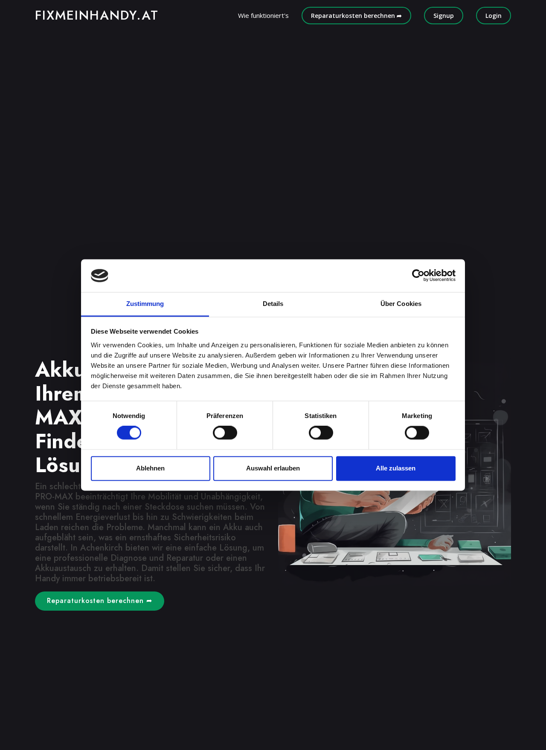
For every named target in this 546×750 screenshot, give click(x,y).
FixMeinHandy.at (97, 15)
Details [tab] (273, 303)
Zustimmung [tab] (145, 303)
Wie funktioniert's (263, 15)
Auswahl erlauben (273, 468)
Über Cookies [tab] (400, 303)
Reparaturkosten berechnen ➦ (356, 16)
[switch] (225, 433)
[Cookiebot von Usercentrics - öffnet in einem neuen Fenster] (418, 275)
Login (493, 16)
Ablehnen (150, 468)
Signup (443, 16)
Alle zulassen (395, 468)
